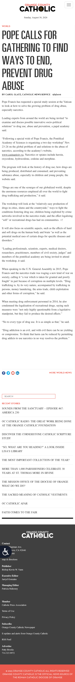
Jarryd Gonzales (9, 579)
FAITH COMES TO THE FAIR (19, 512)
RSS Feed (6, 639)
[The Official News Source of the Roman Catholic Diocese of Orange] (38, 6)
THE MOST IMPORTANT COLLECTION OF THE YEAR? (35, 460)
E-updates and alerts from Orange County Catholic (25, 633)
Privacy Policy (8, 617)
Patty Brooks (8, 649)
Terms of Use (8, 610)
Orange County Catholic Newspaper (18, 627)
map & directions (10, 559)
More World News (60, 372)
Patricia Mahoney (10, 588)
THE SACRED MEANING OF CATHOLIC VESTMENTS (34, 494)
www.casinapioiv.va (12, 154)
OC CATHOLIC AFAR (15, 503)
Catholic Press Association (14, 604)
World (6, 26)
